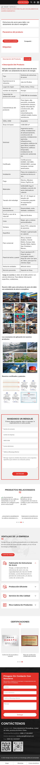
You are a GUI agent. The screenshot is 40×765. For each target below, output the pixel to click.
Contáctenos (23, 2)
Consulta (27, 59)
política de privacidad (33, 758)
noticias (12, 7)
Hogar (6, 7)
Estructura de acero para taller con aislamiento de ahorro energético (19, 10)
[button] (16, 522)
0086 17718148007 (26, 733)
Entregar (20, 474)
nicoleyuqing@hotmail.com (25, 736)
